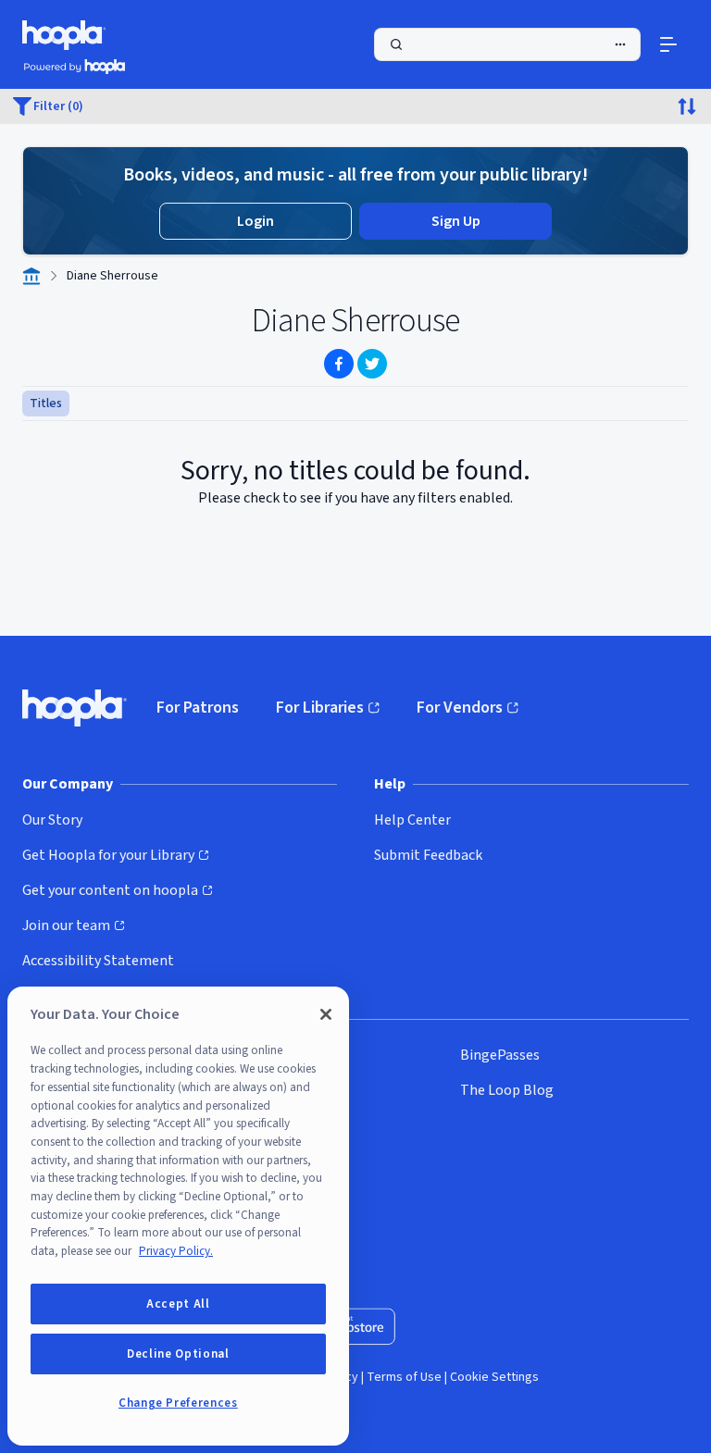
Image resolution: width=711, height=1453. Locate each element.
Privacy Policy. (176, 1251)
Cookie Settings (494, 1377)
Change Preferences (178, 1403)
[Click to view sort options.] (687, 106)
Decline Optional (178, 1354)
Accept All (178, 1304)
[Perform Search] (507, 44)
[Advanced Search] (620, 44)
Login (255, 221)
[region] (178, 1216)
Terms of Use (404, 1377)
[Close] (326, 1014)
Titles (46, 403)
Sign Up (455, 221)
